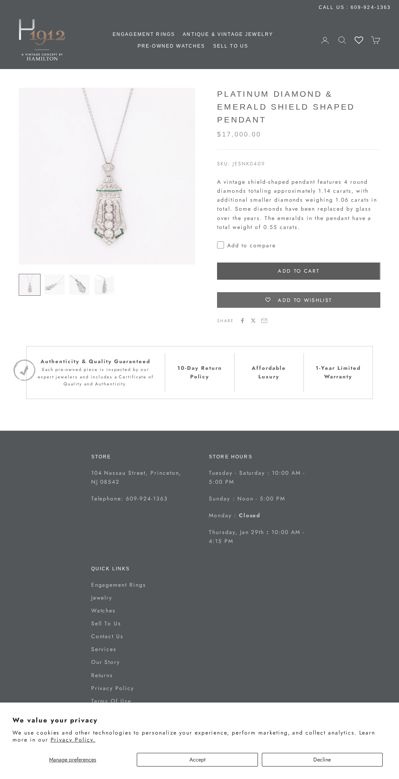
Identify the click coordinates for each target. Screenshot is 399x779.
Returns (102, 675)
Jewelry (102, 598)
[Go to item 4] (104, 285)
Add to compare (251, 245)
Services (104, 649)
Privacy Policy (112, 688)
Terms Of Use (111, 701)
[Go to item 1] (30, 285)
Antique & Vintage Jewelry (228, 34)
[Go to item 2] (54, 285)
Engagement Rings (144, 34)
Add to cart (299, 271)
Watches (103, 610)
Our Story (105, 662)
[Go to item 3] (79, 285)
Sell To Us (231, 46)
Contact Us (107, 636)
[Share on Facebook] (242, 321)
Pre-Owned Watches (171, 46)
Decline (322, 759)
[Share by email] (264, 321)
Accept (197, 759)
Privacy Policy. (73, 740)
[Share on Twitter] (253, 321)
